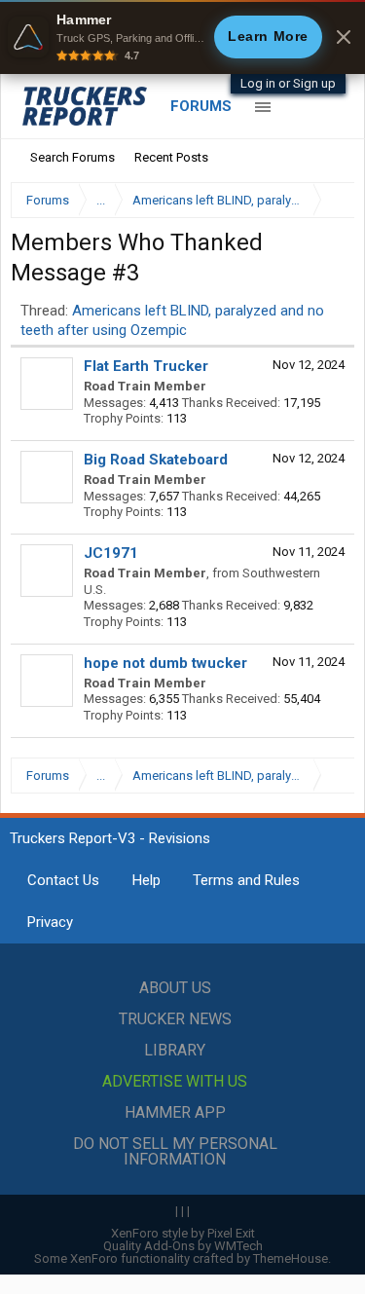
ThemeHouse (290, 1258)
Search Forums (72, 157)
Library (174, 1050)
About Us (175, 988)
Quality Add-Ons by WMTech (183, 1246)
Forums (201, 106)
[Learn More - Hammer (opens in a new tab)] (182, 37)
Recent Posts (171, 157)
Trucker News (175, 1019)
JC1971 (111, 553)
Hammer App (175, 1112)
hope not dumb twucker (165, 663)
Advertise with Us (174, 1081)
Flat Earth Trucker (146, 366)
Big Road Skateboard (156, 459)
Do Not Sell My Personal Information (175, 1151)
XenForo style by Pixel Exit (183, 1233)
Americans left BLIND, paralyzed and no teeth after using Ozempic (172, 320)
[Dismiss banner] (343, 37)
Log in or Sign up (288, 83)
